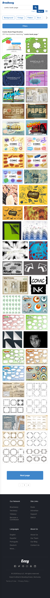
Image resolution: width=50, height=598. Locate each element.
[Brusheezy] (8, 3)
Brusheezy (14, 507)
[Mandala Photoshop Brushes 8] (13, 78)
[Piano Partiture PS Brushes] (13, 389)
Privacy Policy (23, 581)
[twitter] (19, 566)
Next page (25, 475)
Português (14, 542)
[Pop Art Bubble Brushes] (35, 305)
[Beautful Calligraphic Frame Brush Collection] (37, 439)
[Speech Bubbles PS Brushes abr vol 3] (13, 373)
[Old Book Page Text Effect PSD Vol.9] (37, 111)
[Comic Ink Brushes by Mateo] (38, 285)
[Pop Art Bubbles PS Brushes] (37, 373)
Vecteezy (13, 510)
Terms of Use (11, 581)
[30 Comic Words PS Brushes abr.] (37, 127)
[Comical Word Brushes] (12, 268)
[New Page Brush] (11, 230)
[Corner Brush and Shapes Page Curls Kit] (12, 339)
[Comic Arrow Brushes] (36, 268)
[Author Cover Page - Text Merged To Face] (35, 339)
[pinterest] (23, 566)
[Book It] (36, 213)
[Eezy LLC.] (25, 561)
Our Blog (33, 542)
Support (33, 514)
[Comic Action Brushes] (38, 250)
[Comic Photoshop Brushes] (13, 144)
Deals (32, 507)
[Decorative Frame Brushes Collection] (37, 389)
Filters (25, 26)
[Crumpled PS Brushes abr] (13, 422)
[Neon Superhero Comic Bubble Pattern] (11, 305)
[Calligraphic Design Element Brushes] (37, 422)
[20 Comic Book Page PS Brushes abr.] (37, 78)
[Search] (35, 7)
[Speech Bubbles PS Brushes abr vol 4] (37, 356)
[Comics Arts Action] (10, 195)
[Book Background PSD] (13, 45)
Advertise (34, 510)
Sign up (40, 11)
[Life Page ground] (35, 230)
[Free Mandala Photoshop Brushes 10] (37, 62)
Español (13, 538)
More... (12, 549)
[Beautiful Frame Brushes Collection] (13, 406)
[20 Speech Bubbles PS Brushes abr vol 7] (37, 322)
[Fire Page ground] (15, 250)
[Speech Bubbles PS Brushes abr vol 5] (13, 356)
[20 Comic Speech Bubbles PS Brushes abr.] (13, 127)
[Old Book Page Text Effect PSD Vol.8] (13, 111)
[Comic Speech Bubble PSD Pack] (37, 45)
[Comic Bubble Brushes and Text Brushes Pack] (13, 62)
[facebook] (15, 566)
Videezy (13, 514)
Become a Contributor (14, 518)
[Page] (36, 177)
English (13, 535)
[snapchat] (31, 566)
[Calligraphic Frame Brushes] (13, 439)
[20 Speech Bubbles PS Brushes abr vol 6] (13, 322)
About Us (34, 535)
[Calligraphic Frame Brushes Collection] (13, 455)
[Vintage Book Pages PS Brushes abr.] (37, 94)
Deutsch (13, 545)
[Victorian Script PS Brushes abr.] (15, 285)
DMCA (33, 517)
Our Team (34, 538)
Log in (33, 11)
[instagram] (27, 566)
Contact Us (34, 545)
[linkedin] (35, 566)
